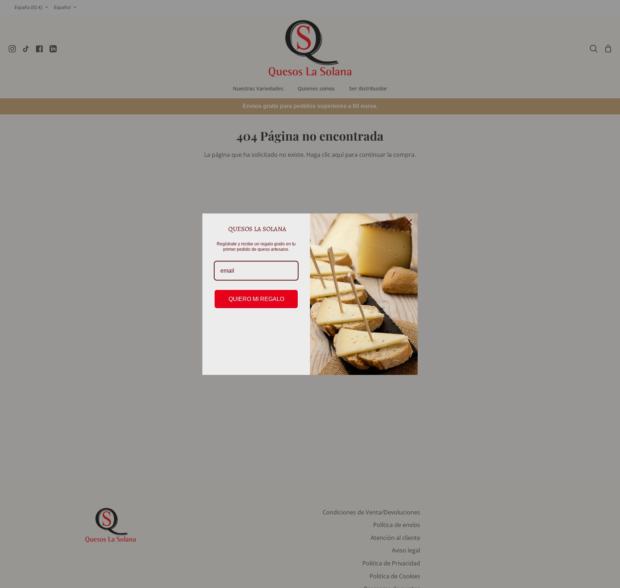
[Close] (409, 222)
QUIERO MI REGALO (256, 299)
